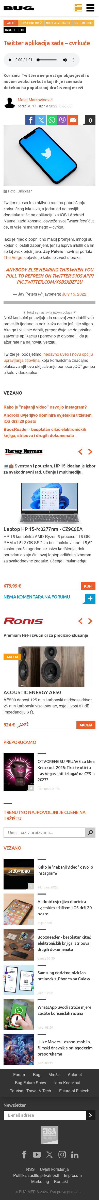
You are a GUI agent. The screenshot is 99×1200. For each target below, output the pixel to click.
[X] (49, 1155)
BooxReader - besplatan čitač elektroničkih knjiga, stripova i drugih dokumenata (45, 432)
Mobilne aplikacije (58, 23)
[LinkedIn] (75, 1155)
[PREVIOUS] (80, 452)
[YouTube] (37, 1155)
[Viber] (62, 120)
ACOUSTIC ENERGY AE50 (32, 692)
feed (21, 30)
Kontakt (61, 1181)
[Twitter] (41, 120)
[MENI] (90, 8)
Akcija (85, 724)
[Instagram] (62, 1155)
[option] (49, 526)
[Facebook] (30, 120)
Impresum (73, 1175)
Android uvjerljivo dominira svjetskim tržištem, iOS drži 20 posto (65, 907)
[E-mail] (73, 120)
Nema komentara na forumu (37, 596)
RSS (30, 1169)
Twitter (10, 23)
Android (87, 23)
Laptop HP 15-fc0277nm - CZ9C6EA (43, 529)
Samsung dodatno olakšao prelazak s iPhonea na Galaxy (64, 975)
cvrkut (10, 30)
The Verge (13, 257)
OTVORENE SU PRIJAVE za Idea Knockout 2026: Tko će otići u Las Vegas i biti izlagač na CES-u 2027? (66, 770)
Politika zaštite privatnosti (36, 1175)
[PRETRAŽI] (90, 833)
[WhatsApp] (52, 120)
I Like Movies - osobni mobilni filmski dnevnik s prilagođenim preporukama (65, 1048)
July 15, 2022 (74, 294)
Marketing (40, 1181)
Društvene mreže (31, 23)
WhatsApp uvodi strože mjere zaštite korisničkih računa (64, 1010)
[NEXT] (90, 452)
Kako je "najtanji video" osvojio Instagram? (45, 407)
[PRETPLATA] (90, 1115)
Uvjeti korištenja (54, 1169)
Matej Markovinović (35, 100)
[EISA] (49, 1136)
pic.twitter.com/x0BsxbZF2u (49, 281)
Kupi (88, 586)
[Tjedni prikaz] (78, 8)
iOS (76, 23)
